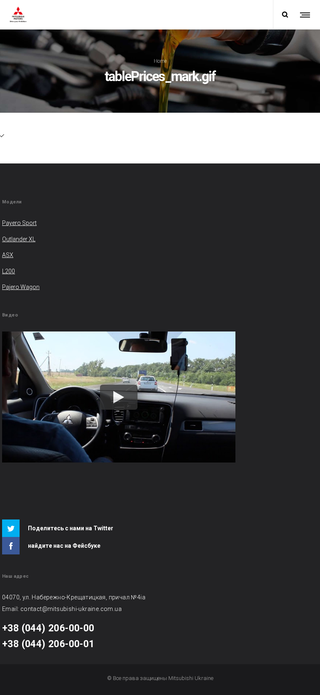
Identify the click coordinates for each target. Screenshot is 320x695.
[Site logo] (18, 14)
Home (160, 61)
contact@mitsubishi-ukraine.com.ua (71, 609)
